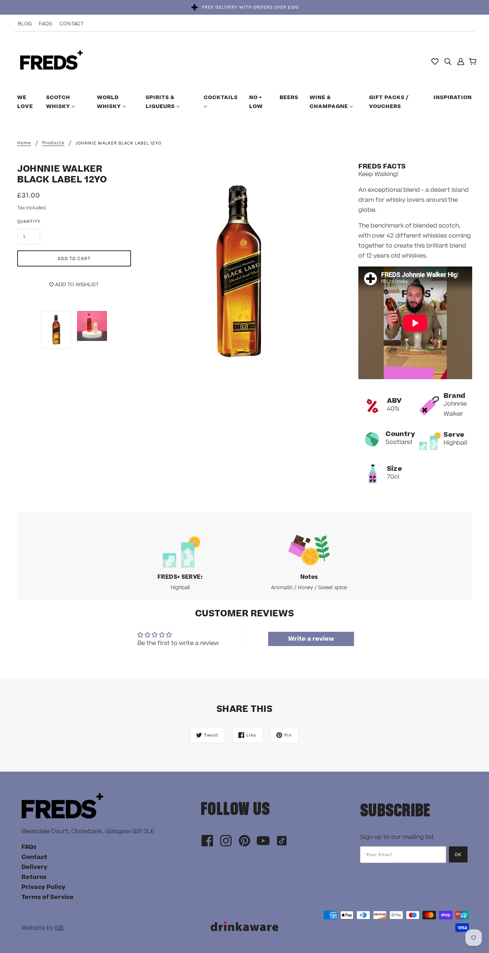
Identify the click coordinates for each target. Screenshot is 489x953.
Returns (34, 877)
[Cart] (473, 62)
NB (59, 928)
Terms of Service (47, 897)
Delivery (34, 867)
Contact (71, 24)
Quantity (28, 221)
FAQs (45, 24)
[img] (447, 61)
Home (24, 142)
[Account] (460, 61)
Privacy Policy (43, 887)
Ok (458, 854)
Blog (25, 24)
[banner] (51, 61)
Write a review (311, 639)
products (53, 142)
